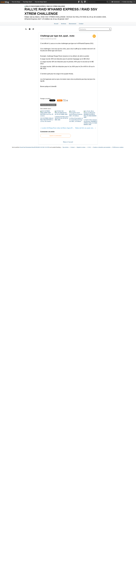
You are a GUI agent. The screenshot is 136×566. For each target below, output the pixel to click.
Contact (81, 23)
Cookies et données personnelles (102, 147)
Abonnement (72, 23)
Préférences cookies (118, 147)
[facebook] (79, 2)
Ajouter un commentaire (55, 135)
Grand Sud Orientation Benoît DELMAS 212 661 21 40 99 (34, 147)
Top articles (66, 147)
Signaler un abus (81, 147)
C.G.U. (89, 147)
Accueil (56, 23)
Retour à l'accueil (68, 142)
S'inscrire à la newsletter (48, 105)
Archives (63, 23)
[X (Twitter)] (82, 2)
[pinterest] (85, 2)
